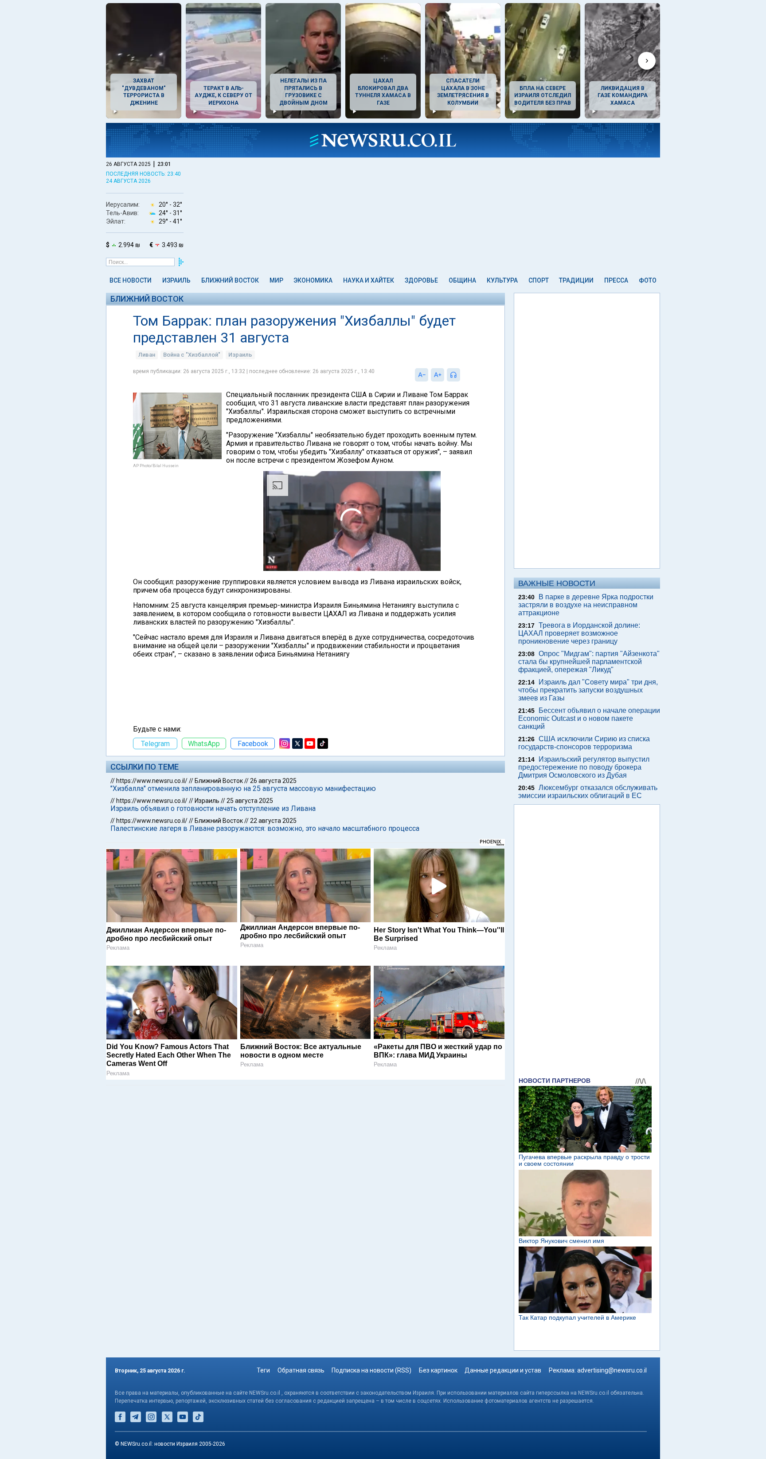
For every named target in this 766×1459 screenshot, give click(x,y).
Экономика (312, 280)
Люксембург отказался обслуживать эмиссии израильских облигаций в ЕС (587, 791)
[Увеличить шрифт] (437, 374)
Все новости (130, 280)
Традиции (576, 280)
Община (462, 280)
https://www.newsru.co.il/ (152, 780)
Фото (648, 280)
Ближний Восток (230, 280)
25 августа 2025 (250, 800)
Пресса (616, 280)
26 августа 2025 (273, 780)
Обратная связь (300, 1370)
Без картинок (438, 1370)
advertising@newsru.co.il (612, 1370)
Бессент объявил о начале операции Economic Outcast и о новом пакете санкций (589, 718)
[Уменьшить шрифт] (421, 374)
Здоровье (421, 280)
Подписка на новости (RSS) (371, 1370)
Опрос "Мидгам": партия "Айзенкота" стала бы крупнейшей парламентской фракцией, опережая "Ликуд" (589, 661)
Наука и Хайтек (368, 280)
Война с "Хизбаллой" (191, 354)
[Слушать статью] (462, 374)
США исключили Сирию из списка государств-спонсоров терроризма (584, 743)
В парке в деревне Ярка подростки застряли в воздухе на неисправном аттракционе (585, 605)
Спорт (538, 280)
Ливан (146, 354)
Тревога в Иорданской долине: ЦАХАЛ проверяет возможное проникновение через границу (579, 633)
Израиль (176, 280)
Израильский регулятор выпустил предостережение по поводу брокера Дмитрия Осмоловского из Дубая (583, 767)
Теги (263, 1370)
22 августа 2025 (273, 820)
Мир (276, 280)
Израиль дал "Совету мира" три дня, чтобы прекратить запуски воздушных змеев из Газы (588, 690)
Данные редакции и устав (503, 1370)
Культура (502, 280)
